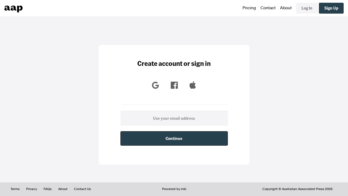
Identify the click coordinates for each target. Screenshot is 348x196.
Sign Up (331, 8)
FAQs (48, 189)
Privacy (31, 189)
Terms (15, 189)
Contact (268, 7)
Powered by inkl (174, 189)
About (286, 7)
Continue (174, 138)
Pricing (249, 7)
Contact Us (82, 189)
